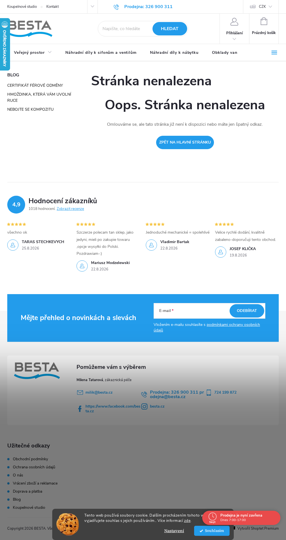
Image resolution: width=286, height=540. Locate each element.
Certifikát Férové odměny (35, 85)
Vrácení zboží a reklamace (35, 483)
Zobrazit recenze (70, 208)
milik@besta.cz (99, 392)
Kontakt (52, 6)
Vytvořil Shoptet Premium (258, 528)
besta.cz (157, 406)
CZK (262, 6)
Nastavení (174, 531)
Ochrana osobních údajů (34, 467)
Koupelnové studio (22, 6)
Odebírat (247, 310)
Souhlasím (214, 530)
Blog (17, 499)
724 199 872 (225, 392)
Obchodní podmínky (30, 459)
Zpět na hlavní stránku (185, 142)
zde (187, 520)
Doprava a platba (27, 491)
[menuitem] (33, 52)
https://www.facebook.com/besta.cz (112, 409)
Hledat (169, 29)
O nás (18, 475)
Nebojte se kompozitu (30, 109)
